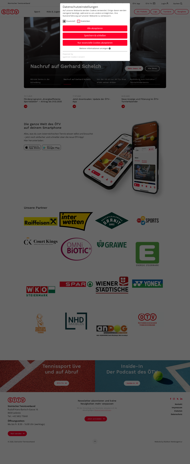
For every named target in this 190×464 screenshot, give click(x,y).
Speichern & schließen (95, 35)
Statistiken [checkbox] (85, 21)
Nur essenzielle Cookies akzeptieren (95, 42)
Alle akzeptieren (95, 28)
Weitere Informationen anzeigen (94, 48)
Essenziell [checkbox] (70, 21)
